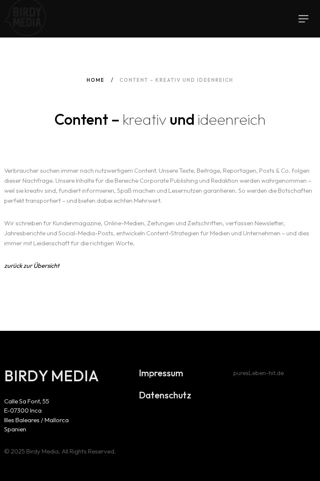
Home (96, 80)
